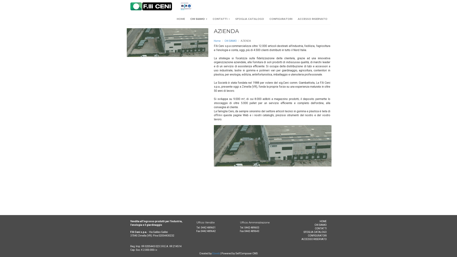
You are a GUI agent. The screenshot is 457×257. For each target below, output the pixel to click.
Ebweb (216, 253)
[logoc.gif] (168, 42)
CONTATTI (220, 19)
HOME (181, 19)
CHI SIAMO (197, 19)
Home (217, 40)
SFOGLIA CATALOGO (249, 19)
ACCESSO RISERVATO (312, 19)
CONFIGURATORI (280, 19)
